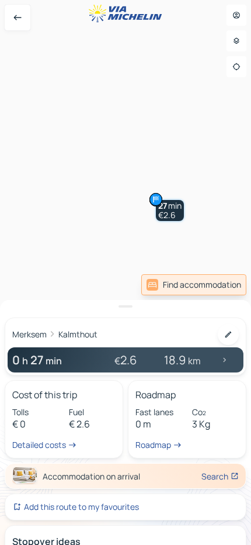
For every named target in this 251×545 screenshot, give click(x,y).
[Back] (17, 17)
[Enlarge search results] (125, 306)
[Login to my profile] (236, 15)
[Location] (236, 66)
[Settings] (236, 40)
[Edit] (228, 334)
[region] (125, 272)
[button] (170, 210)
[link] (193, 284)
